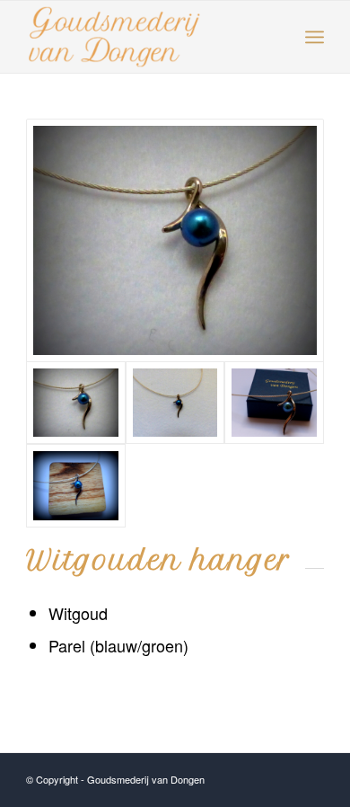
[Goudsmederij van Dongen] (175, 240)
